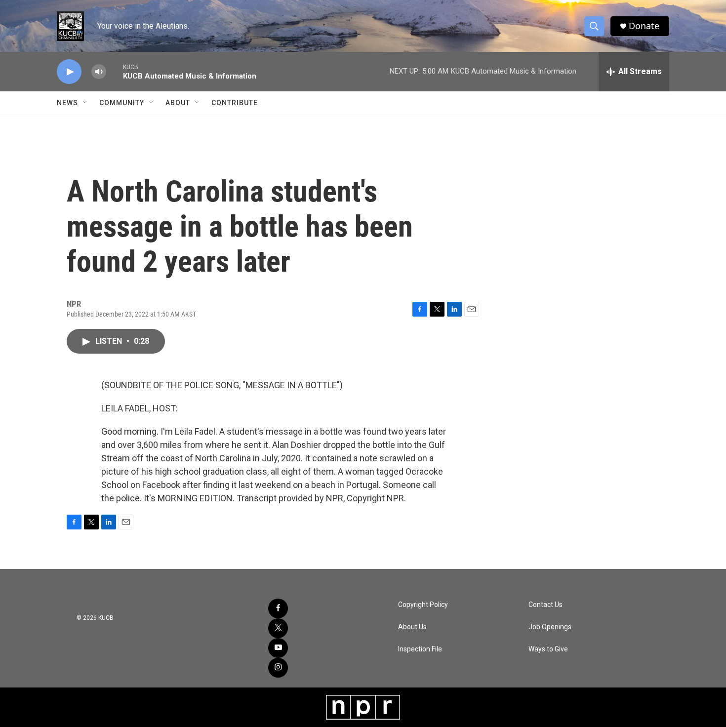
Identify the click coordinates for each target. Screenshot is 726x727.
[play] (69, 72)
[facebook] (278, 608)
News (67, 103)
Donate (644, 26)
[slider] (114, 71)
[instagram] (278, 668)
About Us (412, 627)
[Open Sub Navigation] (85, 103)
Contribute (234, 103)
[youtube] (278, 648)
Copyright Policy (423, 604)
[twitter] (278, 628)
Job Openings (549, 627)
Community (121, 103)
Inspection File (420, 649)
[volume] (98, 72)
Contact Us (545, 604)
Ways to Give (548, 649)
